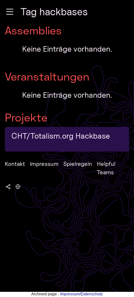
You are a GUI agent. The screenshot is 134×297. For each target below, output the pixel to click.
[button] (9, 11)
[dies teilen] (8, 186)
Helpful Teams (106, 168)
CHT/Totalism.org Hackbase (60, 136)
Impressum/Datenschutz (81, 294)
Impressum (44, 163)
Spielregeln (77, 163)
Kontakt (15, 163)
